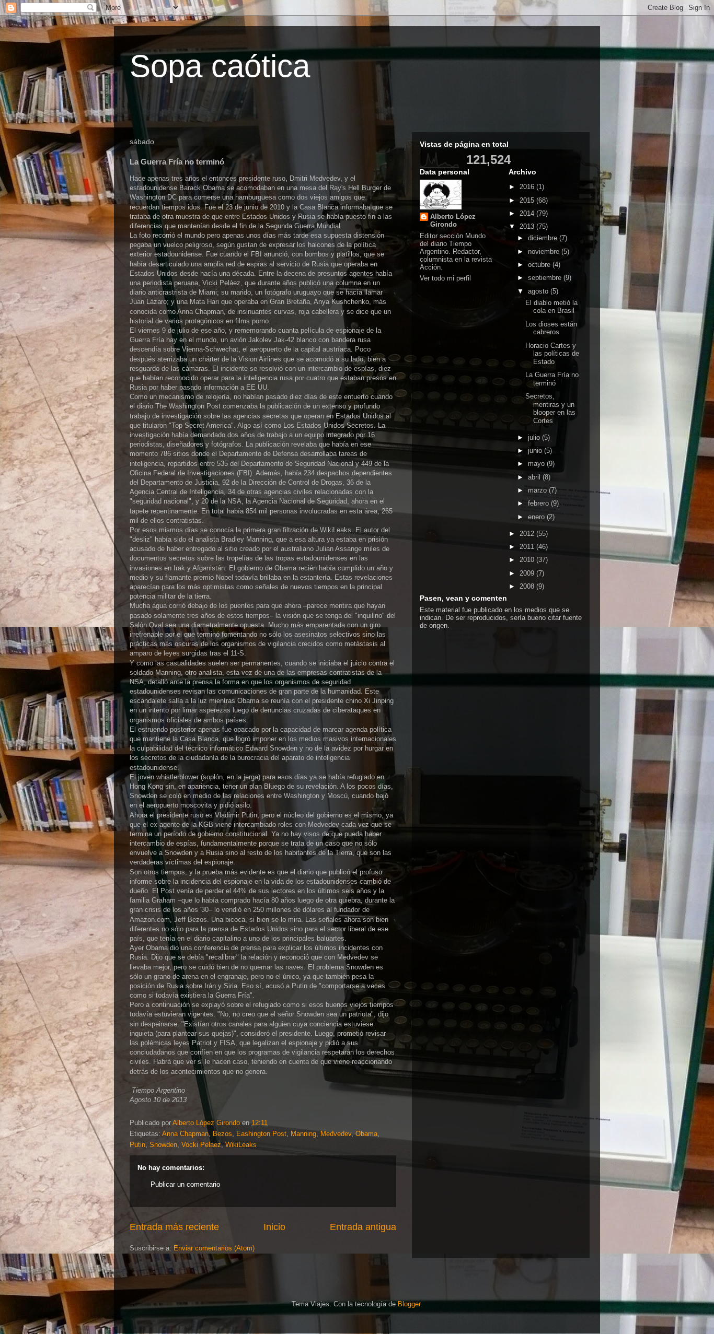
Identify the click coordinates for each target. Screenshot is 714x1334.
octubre (540, 264)
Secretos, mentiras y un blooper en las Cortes (550, 408)
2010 (528, 560)
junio (536, 450)
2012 (528, 533)
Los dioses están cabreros (551, 328)
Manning (303, 1134)
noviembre (544, 251)
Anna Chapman (185, 1134)
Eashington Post (261, 1134)
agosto (539, 291)
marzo (538, 490)
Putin (137, 1145)
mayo (537, 463)
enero (537, 517)
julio (535, 437)
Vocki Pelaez (201, 1145)
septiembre (545, 278)
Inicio (274, 1227)
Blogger (409, 1304)
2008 (528, 586)
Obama (366, 1134)
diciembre (543, 238)
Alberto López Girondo (453, 220)
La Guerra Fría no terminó (552, 379)
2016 (528, 187)
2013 (528, 226)
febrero (539, 503)
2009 (528, 573)
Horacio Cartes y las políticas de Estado (552, 354)
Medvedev (335, 1134)
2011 (528, 547)
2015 (528, 200)
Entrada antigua (363, 1227)
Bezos (222, 1134)
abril (535, 477)
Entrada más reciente (174, 1227)
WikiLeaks (241, 1145)
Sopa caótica (220, 66)
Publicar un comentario (185, 1184)
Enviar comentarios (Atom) (214, 1248)
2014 (528, 213)
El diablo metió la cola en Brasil (551, 307)
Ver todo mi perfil (445, 278)
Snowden (163, 1145)
